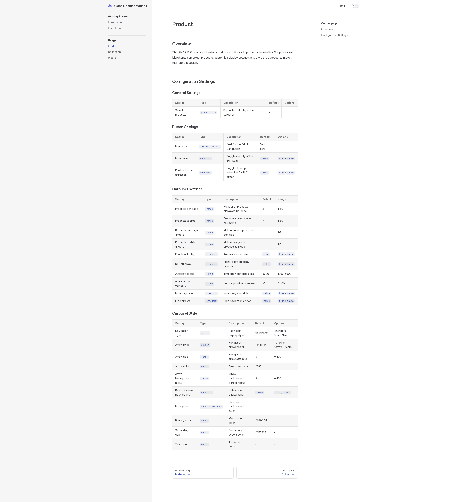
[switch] (355, 6)
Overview (327, 29)
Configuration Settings (334, 35)
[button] (127, 16)
